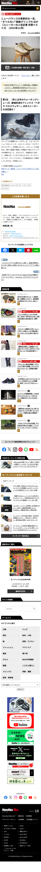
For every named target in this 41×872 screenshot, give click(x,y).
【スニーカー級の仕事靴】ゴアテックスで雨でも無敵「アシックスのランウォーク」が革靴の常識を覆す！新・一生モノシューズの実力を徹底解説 (28, 368)
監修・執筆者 (8, 677)
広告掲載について (32, 819)
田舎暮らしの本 (8, 846)
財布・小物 (26, 635)
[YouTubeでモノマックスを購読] (31, 451)
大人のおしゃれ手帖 (10, 828)
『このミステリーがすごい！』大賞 (10, 849)
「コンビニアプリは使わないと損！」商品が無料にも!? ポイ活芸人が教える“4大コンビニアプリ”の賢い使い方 (20, 265)
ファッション (8, 647)
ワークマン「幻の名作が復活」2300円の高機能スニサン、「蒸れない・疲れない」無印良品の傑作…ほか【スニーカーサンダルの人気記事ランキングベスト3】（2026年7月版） (26, 518)
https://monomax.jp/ (16, 236)
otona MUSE (23, 837)
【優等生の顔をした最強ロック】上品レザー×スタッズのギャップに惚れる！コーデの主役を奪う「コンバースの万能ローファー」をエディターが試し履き (28, 351)
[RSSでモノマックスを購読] (35, 798)
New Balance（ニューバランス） (12, 185)
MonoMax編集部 (24, 207)
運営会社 (21, 816)
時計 (4, 635)
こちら (16, 166)
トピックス (7, 671)
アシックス (27, 185)
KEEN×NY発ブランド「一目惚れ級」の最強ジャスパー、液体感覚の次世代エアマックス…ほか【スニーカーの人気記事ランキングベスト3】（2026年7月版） (21, 88)
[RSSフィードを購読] (37, 451)
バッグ (25, 629)
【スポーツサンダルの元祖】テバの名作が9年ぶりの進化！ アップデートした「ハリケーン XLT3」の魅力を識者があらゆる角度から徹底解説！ (28, 427)
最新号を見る (20, 591)
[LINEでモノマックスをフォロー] (26, 451)
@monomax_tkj (16, 233)
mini (5, 831)
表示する (20, 689)
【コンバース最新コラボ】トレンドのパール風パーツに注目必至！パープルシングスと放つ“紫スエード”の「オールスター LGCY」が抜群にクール (28, 333)
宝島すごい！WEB (25, 846)
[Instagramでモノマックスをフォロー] (15, 451)
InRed (21, 826)
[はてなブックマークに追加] (20, 250)
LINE (36, 250)
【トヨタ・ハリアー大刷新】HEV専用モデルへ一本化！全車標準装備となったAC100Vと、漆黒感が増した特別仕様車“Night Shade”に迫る (26, 508)
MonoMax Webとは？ (9, 816)
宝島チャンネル (8, 826)
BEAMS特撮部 (28, 659)
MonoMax (23, 840)
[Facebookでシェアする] (5, 250)
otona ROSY (23, 834)
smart (6, 843)
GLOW (6, 840)
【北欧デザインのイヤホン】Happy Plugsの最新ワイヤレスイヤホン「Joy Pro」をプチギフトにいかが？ (19, 277)
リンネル (6, 834)
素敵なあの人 (24, 831)
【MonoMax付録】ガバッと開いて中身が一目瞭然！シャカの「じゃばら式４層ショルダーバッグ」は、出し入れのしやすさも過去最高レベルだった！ (26, 464)
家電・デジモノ (28, 641)
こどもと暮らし (28, 665)
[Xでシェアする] (13, 250)
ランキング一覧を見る (20, 536)
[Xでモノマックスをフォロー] (10, 451)
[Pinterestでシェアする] (28, 250)
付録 (4, 629)
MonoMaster (23, 843)
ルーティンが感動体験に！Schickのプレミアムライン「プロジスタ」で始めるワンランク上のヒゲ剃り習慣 (28, 397)
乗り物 (25, 653)
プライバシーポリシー (9, 819)
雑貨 (19, 401)
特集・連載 (26, 671)
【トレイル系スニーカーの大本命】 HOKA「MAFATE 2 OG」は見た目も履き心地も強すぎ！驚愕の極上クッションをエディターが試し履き (28, 318)
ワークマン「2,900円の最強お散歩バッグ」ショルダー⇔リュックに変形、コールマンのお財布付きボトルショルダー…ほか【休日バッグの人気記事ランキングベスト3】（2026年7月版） (26, 528)
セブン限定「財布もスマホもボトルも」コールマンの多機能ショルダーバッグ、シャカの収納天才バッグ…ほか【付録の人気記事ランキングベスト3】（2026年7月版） (26, 488)
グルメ (20, 415)
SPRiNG (6, 837)
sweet (22, 828)
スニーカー (26, 75)
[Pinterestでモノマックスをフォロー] (20, 451)
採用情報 (29, 816)
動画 (4, 665)
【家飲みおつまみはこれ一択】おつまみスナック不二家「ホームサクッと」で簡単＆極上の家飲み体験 (28, 411)
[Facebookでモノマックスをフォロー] (4, 451)
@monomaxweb (10, 231)
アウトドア (26, 647)
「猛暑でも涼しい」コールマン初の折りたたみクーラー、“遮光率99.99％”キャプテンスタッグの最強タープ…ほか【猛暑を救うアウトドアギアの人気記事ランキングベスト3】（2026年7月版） (26, 498)
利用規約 (21, 819)
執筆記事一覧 (8, 225)
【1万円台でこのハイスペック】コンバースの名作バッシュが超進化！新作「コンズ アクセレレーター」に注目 (28, 382)
